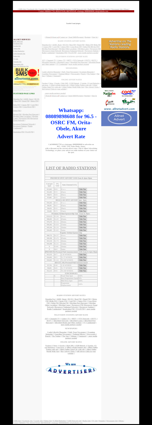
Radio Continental (48, 53)
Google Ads (43, 9)
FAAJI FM (29, 132)
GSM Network (74, 83)
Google (57, 83)
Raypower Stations (20, 126)
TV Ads (99, 9)
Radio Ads (92, 9)
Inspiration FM (18, 132)
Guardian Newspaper (49, 74)
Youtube (107, 9)
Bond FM (25, 101)
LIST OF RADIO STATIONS (71, 168)
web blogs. (45, 85)
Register (87, 37)
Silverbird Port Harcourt (78, 62)
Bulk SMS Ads (18, 41)
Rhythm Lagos (83, 49)
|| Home (48, 37)
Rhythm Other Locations (22, 116)
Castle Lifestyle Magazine (51, 72)
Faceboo (45, 83)
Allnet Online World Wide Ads (73, 87)
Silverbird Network (49, 62)
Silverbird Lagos (63, 62)
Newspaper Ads (117, 9)
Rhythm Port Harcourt (30, 114)
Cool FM (34, 105)
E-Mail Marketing (64, 9)
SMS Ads (22, 9)
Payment (80, 37)
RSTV (94, 60)
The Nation (91, 74)
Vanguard (56, 76)
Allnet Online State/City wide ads (72, 349)
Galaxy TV (62, 60)
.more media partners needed (88, 53)
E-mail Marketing (93, 83)
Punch (83, 74)
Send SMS (72, 37)
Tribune (49, 76)
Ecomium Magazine (87, 72)
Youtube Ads (17, 62)
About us (55, 37)
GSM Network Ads (79, 9)
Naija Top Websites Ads (21, 66)
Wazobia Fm (17, 99)
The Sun (65, 336)
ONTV (88, 60)
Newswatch (75, 74)
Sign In (95, 37)
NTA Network (78, 60)
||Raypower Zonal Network (51, 51)
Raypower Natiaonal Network (24, 124)
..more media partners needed (55, 93)
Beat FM (17, 101)
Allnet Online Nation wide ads (80, 85)
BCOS (36, 99)
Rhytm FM (17, 114)
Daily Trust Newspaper (70, 72)
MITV (69, 60)
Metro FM (34, 101)
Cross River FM (28, 107)
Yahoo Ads (53, 9)
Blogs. (126, 9)
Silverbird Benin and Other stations (68, 323)
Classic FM (25, 105)
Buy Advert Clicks (92, 87)
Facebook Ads (32, 9)
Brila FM (16, 105)
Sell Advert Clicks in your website (54, 89)
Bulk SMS (65, 83)
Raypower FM (24, 118)
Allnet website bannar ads (59, 85)
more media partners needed (79, 64)
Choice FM (17, 107)
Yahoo (51, 83)
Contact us (63, 37)
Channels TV (51, 60)
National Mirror (64, 74)
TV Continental (61, 64)
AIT (43, 60)
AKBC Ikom (28, 99)
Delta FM (17, 111)
